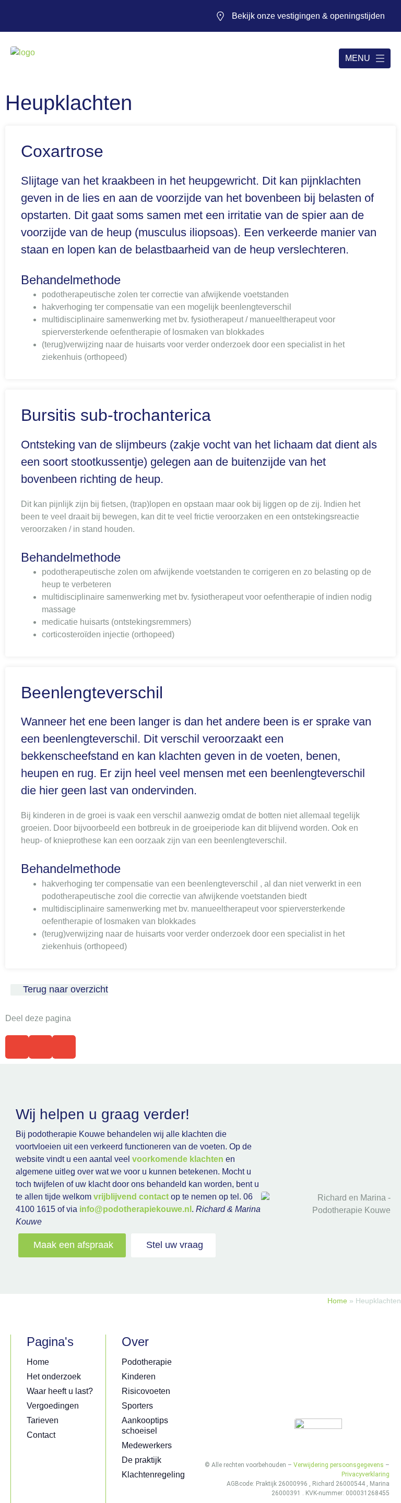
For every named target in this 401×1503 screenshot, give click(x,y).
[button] (17, 1047)
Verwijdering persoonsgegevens (338, 1465)
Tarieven (42, 1420)
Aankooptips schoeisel (145, 1425)
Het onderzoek (54, 1376)
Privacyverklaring (365, 1474)
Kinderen (139, 1376)
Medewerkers (147, 1445)
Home (337, 1301)
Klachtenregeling (153, 1474)
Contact (41, 1435)
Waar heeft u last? (60, 1391)
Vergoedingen (53, 1405)
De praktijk (141, 1460)
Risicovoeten (146, 1391)
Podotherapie (147, 1361)
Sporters (137, 1405)
